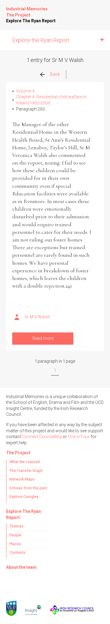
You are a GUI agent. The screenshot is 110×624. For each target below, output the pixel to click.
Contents (17, 552)
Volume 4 (25, 91)
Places (15, 544)
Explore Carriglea (23, 496)
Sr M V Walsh (37, 316)
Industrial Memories (27, 8)
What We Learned (24, 461)
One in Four (79, 436)
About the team (21, 567)
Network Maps (22, 479)
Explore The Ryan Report (31, 20)
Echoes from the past (28, 488)
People (15, 535)
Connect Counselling (42, 436)
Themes (16, 526)
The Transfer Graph (26, 470)
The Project (18, 15)
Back (55, 74)
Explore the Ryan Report (40, 40)
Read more (42, 338)
